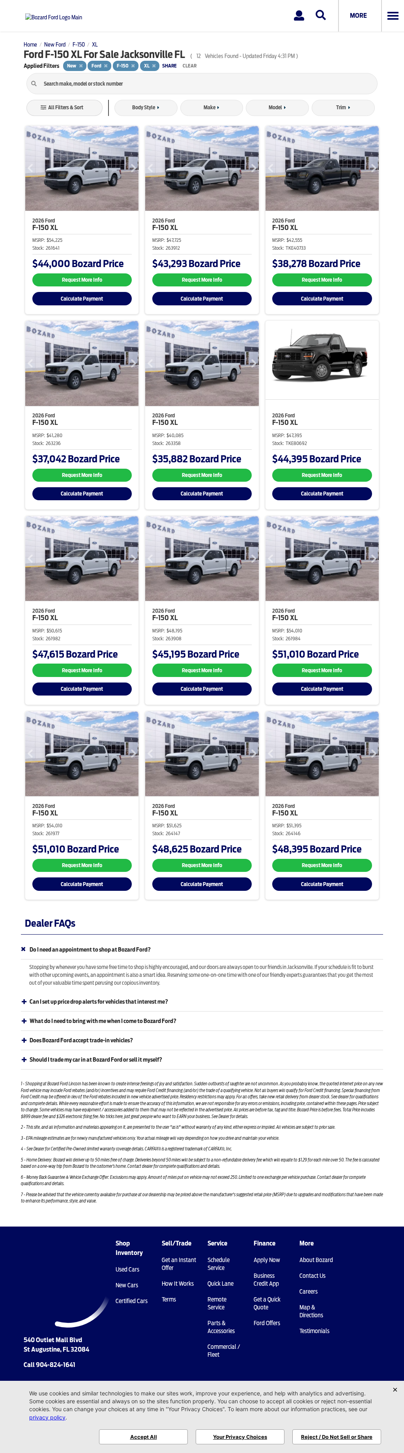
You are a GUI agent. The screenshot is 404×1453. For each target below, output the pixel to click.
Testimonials (314, 1331)
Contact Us (312, 1275)
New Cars (127, 1285)
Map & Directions (311, 1311)
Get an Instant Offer (179, 1264)
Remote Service (217, 1303)
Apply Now (267, 1260)
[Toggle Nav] (392, 16)
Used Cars (127, 1269)
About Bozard (316, 1260)
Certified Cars (132, 1301)
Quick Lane (221, 1283)
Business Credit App (266, 1279)
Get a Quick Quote (267, 1303)
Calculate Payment (82, 299)
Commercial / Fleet (224, 1350)
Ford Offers (267, 1323)
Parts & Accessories (221, 1327)
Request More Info (82, 280)
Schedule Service (219, 1264)
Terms (169, 1299)
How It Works (178, 1283)
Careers (308, 1291)
